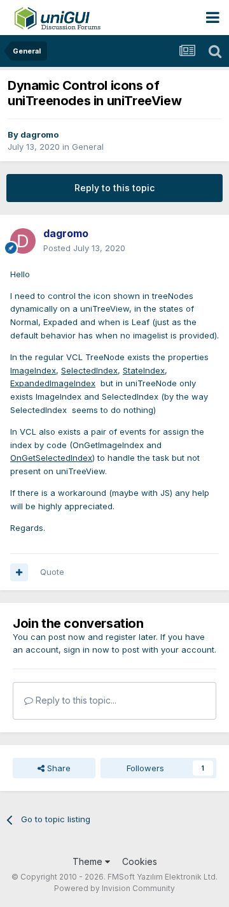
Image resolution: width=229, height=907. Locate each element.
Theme (89, 861)
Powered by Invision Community (114, 888)
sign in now (86, 649)
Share (58, 768)
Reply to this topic (114, 187)
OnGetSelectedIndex (51, 458)
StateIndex (144, 370)
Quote (52, 572)
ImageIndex (33, 370)
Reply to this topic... (74, 700)
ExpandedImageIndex (52, 383)
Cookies (139, 861)
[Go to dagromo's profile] (23, 241)
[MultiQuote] (19, 572)
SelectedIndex (89, 370)
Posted (84, 248)
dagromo (39, 134)
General (88, 146)
